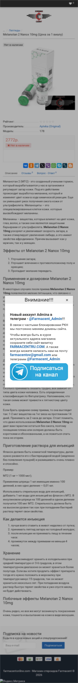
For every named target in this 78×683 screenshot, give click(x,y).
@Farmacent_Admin (45, 319)
